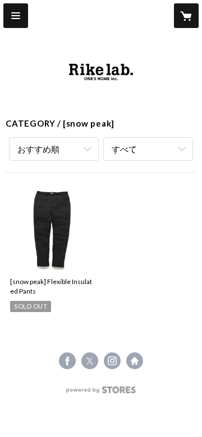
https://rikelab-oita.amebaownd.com (134, 360)
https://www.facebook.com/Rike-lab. (67, 360)
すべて (124, 149)
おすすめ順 (38, 149)
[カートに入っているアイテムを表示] (186, 15)
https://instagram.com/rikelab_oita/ (112, 360)
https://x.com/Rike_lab (89, 360)
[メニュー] (15, 15)
